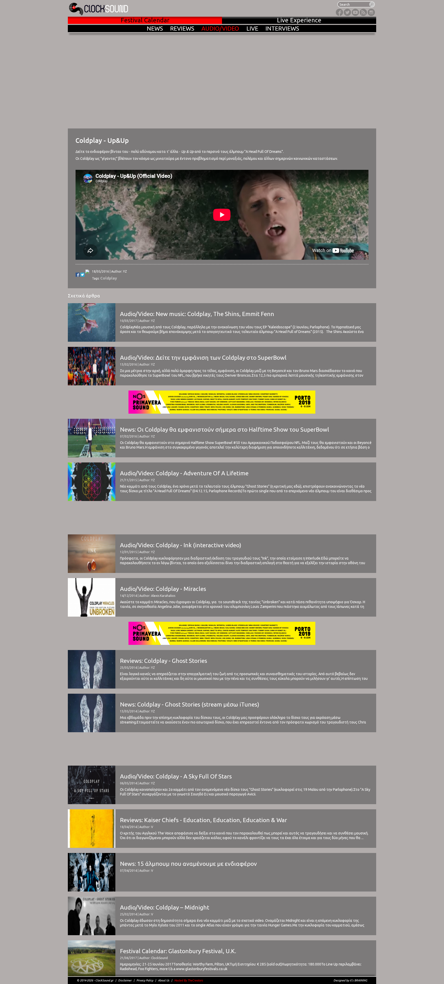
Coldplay (108, 278)
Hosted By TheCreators (188, 980)
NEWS (155, 28)
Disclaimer (125, 980)
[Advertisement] (222, 517)
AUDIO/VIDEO (220, 28)
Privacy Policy (144, 980)
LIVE (252, 28)
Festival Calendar (145, 20)
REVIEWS (182, 28)
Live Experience (299, 20)
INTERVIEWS (282, 28)
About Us (163, 980)
